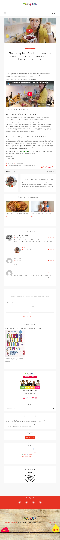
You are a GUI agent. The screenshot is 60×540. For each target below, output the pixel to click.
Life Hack (25, 165)
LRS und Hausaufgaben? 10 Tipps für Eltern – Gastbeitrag (21, 424)
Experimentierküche (12, 165)
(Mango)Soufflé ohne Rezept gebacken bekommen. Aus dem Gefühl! (17, 214)
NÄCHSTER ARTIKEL (48, 171)
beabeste (25, 247)
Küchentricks (19, 165)
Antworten (51, 237)
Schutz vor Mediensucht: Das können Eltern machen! (20, 426)
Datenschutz (14, 522)
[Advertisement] (32, 68)
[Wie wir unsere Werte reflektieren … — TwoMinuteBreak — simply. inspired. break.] (24, 456)
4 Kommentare (19, 163)
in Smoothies (24, 151)
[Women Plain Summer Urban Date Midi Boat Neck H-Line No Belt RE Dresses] (35, 451)
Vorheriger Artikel (12, 171)
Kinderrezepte (30, 48)
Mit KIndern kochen (31, 165)
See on (28, 461)
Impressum (7, 522)
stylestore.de (52, 522)
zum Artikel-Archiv (30, 437)
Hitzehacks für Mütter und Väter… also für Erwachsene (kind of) (41, 214)
